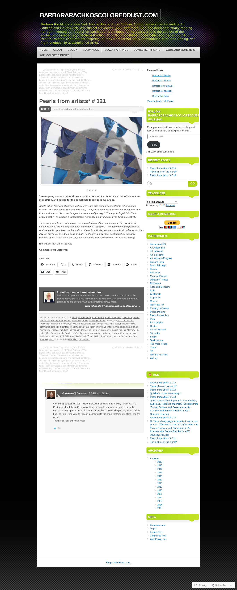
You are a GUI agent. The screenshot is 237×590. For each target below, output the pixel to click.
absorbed (55, 324)
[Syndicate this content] (150, 374)
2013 (159, 465)
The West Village (158, 344)
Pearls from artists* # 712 (163, 417)
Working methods (97, 320)
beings (100, 324)
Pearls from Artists (73, 333)
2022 (159, 497)
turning (120, 336)
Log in (153, 528)
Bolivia (153, 269)
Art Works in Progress (161, 258)
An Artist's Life (84, 317)
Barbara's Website (161, 75)
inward (84, 330)
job (90, 330)
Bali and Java (157, 262)
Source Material (158, 329)
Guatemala (155, 294)
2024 (159, 504)
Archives (154, 458)
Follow (153, 144)
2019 (159, 486)
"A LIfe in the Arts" (125, 320)
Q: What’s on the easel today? (165, 393)
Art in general (98, 317)
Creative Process (113, 317)
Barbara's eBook (160, 96)
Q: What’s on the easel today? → (127, 69)
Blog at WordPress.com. (118, 562)
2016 (159, 476)
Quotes (67, 320)
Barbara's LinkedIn (161, 80)
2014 (74, 317)
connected (56, 327)
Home (44, 49)
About (57, 49)
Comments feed (158, 535)
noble (42, 333)
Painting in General (159, 308)
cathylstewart (68, 393)
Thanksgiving (94, 336)
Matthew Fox (133, 330)
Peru (152, 319)
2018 (159, 483)
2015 (159, 472)
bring (122, 324)
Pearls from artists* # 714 (163, 175)
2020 (159, 490)
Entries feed (156, 532)
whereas (44, 339)
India (152, 290)
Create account (157, 525)
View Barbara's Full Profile (160, 101)
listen (103, 330)
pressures (95, 333)
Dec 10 (45, 109)
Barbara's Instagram (162, 86)
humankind (45, 330)
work (51, 339)
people (86, 333)
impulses (64, 330)
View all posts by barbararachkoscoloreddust (113, 305)
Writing (153, 358)
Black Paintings (116, 49)
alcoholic (65, 324)
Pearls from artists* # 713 (163, 397)
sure (84, 336)
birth (111, 324)
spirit (62, 336)
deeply (91, 327)
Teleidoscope (156, 340)
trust (114, 336)
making (122, 330)
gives (122, 327)
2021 (159, 494)
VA (151, 351)
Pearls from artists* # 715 (163, 168)
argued (80, 324)
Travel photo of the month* (163, 171)
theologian (106, 336)
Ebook (72, 49)
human (134, 327)
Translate (170, 205)
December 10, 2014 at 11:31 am (93, 393)
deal (85, 327)
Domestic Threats (147, 49)
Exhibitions (155, 283)
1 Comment (84, 339)
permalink (73, 339)
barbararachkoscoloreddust (78, 109)
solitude (55, 336)
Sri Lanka (76, 320)
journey (96, 330)
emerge (99, 327)
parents (60, 333)
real (115, 333)
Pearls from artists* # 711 (163, 438)
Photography (57, 320)
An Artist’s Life (157, 247)
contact (65, 327)
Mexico (153, 301)
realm (121, 333)
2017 (159, 479)
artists (88, 324)
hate (128, 327)
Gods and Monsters (181, 49)
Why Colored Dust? (54, 55)
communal (45, 327)
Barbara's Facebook (162, 91)
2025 (159, 508)
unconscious (131, 336)
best (106, 324)
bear (94, 324)
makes (115, 330)
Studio (78, 336)
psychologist (107, 333)
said (135, 333)
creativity (74, 327)
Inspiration (127, 317)
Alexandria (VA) (158, 244)
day (80, 327)
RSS (156, 374)
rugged (128, 333)
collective (130, 324)
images (55, 330)
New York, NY (157, 304)
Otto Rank (51, 333)
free (117, 327)
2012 (159, 462)
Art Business (156, 251)
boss (117, 324)
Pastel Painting (157, 312)
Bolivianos (91, 49)
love (109, 330)
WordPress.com (158, 539)
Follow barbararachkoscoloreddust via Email (173, 115)
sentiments (45, 336)
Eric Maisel (109, 327)
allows (73, 324)
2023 (159, 501)
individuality (74, 330)
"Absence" (45, 324)
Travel (85, 320)
